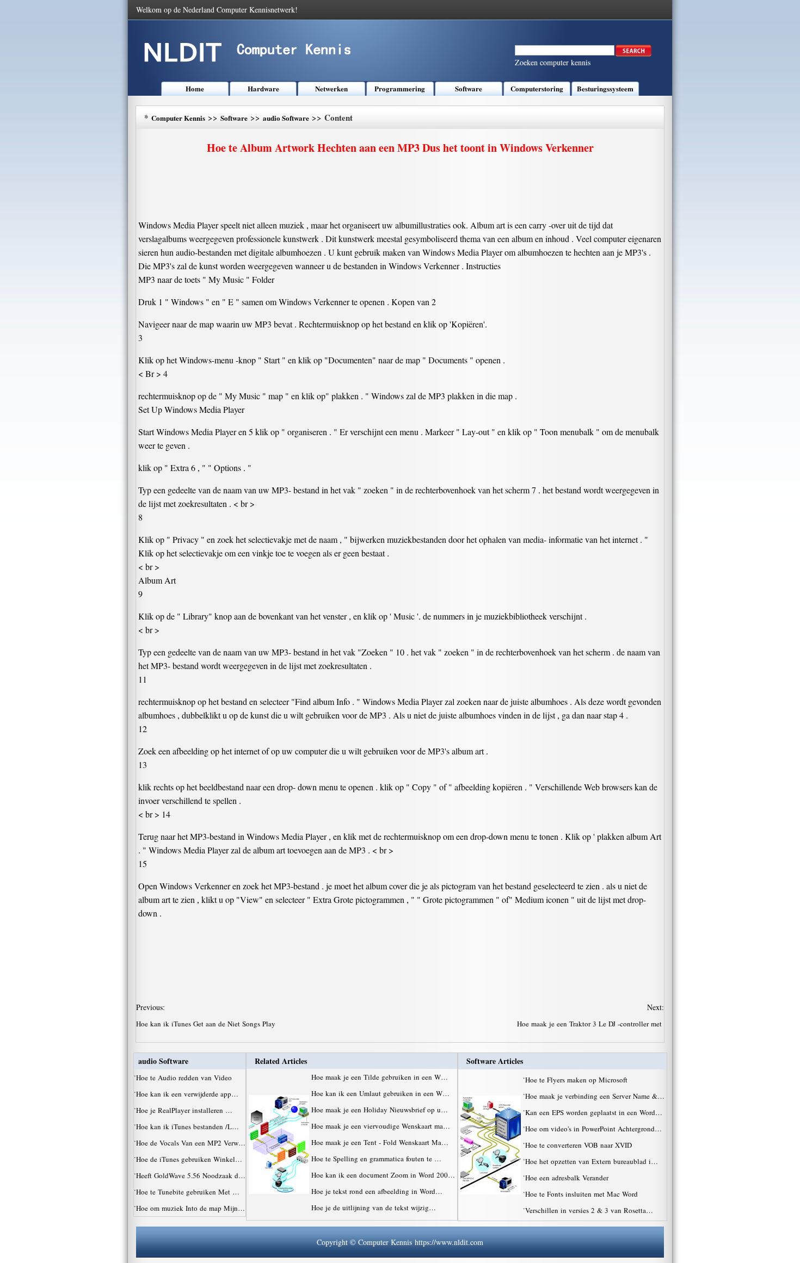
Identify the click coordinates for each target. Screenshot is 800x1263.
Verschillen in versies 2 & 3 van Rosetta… (589, 1210)
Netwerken (331, 88)
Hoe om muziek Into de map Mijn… (190, 1208)
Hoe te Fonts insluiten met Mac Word (582, 1194)
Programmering (399, 88)
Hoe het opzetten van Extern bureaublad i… (591, 1161)
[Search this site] (633, 54)
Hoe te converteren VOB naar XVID (579, 1145)
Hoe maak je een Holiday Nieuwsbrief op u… (379, 1110)
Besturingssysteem (605, 88)
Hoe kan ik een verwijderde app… (187, 1094)
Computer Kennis (178, 118)
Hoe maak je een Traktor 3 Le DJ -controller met (590, 1024)
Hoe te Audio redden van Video (185, 1077)
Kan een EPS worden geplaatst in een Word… (593, 1112)
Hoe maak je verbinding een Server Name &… (594, 1096)
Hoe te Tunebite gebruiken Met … (187, 1192)
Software (468, 88)
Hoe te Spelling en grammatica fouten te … (376, 1158)
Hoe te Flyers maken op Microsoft (577, 1080)
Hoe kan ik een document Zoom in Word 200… (383, 1175)
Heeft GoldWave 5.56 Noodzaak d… (190, 1175)
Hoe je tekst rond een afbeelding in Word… (376, 1191)
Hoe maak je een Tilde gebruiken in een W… (379, 1077)
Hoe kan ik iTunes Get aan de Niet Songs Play (207, 1024)
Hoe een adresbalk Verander (568, 1177)
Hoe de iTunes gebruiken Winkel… (189, 1159)
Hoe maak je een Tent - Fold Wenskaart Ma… (379, 1142)
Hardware (263, 88)
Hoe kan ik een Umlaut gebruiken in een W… (380, 1093)
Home (195, 88)
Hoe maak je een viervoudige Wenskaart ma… (380, 1126)
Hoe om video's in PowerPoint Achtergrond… (593, 1129)
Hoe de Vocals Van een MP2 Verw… (190, 1143)
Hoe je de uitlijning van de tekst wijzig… (373, 1207)
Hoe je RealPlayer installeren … (184, 1110)
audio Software (286, 118)
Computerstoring (536, 88)
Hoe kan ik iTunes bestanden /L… (187, 1126)
